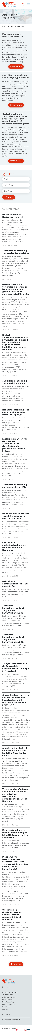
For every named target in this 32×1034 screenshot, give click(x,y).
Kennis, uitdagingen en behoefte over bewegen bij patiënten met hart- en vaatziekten (15, 834)
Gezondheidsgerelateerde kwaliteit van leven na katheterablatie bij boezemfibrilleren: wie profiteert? (16, 700)
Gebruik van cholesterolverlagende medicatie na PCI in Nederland (14, 546)
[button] (23, 4)
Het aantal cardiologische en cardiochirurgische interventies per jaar (15, 412)
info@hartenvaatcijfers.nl (11, 1019)
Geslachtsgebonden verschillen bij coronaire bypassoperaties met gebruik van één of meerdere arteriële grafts (15, 289)
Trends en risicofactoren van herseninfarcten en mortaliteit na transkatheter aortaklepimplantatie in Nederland (15, 795)
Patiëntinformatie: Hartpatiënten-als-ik (12, 215)
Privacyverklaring (8, 1004)
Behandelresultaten (9, 997)
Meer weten (16, 66)
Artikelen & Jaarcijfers (10, 992)
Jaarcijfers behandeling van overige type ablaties (15, 251)
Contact (5, 1009)
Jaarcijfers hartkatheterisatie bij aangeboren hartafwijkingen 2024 (13, 609)
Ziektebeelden (7, 995)
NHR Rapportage (8, 1002)
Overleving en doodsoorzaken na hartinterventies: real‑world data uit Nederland (12, 915)
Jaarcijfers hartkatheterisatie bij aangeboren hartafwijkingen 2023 (13, 638)
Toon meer (16, 964)
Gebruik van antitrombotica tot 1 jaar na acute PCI (15, 583)
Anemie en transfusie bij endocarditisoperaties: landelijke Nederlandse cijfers (14, 752)
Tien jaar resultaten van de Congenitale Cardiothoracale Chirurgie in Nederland (15, 667)
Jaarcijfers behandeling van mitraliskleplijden (14, 382)
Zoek (8, 197)
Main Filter (8, 185)
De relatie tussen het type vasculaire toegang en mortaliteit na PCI (15, 516)
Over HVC (6, 1007)
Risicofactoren (7, 999)
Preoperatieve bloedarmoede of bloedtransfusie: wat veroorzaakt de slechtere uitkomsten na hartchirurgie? (15, 863)
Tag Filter (8, 191)
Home (4, 26)
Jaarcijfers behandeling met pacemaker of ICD (14, 485)
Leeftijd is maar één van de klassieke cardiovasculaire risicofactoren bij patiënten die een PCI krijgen (14, 445)
